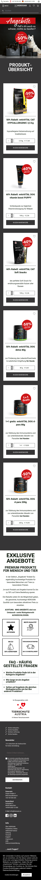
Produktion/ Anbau (11, 828)
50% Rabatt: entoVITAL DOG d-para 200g (20, 500)
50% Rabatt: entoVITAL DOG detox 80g (20, 348)
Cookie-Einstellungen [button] (11, 875)
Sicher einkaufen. (13, 728)
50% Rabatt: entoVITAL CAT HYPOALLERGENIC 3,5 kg (20, 121)
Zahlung (8, 833)
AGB (6, 841)
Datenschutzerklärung (12, 843)
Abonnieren (17, 780)
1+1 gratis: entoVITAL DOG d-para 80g (20, 423)
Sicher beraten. (13, 734)
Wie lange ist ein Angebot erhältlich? (17, 681)
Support (7, 837)
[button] (20, 673)
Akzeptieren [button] (26, 875)
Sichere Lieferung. (14, 732)
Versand (8, 835)
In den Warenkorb (20, 148)
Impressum (9, 839)
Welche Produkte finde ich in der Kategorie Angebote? (21, 673)
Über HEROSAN (10, 826)
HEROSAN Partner (11, 831)
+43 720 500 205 (16, 1)
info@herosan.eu (15, 811)
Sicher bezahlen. (13, 730)
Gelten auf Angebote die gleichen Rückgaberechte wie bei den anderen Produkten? (20, 689)
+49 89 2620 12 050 (29, 1)
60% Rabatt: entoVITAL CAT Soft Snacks (20, 271)
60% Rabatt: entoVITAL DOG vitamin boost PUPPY (20, 196)
